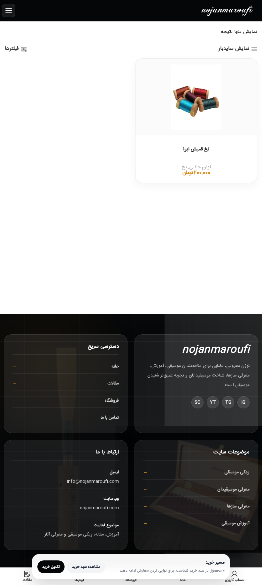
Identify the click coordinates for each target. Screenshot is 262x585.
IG (243, 402)
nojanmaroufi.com (99, 508)
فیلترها (12, 49)
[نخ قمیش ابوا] (196, 97)
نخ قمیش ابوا (196, 149)
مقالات (113, 383)
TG (228, 402)
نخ (184, 167)
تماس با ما (110, 418)
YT (213, 402)
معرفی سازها (238, 506)
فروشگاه (112, 401)
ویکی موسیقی (237, 472)
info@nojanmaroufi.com (93, 481)
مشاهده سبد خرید (86, 567)
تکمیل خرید (51, 567)
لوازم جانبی (200, 167)
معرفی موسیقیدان (233, 489)
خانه (115, 366)
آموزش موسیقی (235, 523)
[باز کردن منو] (8, 10)
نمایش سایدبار (234, 49)
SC (197, 402)
